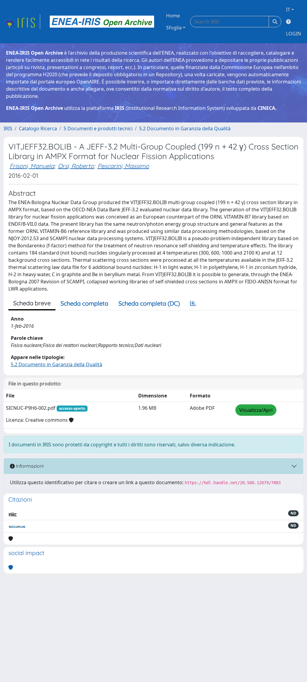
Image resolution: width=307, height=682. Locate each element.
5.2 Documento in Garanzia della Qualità (185, 128)
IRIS (8, 128)
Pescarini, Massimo (123, 166)
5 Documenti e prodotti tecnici (98, 128)
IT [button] (288, 9)
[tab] (193, 303)
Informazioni (29, 466)
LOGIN (293, 33)
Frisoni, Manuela (32, 166)
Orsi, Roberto (76, 166)
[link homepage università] (102, 21)
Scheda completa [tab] (84, 303)
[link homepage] (22, 21)
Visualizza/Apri (256, 410)
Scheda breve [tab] (32, 303)
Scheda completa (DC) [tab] (149, 303)
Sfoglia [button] (174, 27)
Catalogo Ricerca (38, 128)
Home (173, 15)
